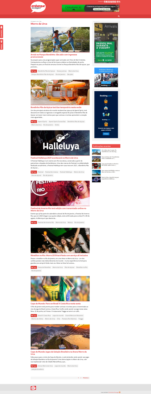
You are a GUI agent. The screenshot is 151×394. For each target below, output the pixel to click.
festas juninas (61, 71)
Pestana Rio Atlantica (69, 319)
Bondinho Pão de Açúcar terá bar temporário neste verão (56, 107)
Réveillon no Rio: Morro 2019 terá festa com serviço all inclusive (59, 255)
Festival (40, 172)
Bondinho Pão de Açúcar (46, 71)
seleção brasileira (37, 369)
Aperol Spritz (42, 121)
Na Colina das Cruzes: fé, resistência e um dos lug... (109, 150)
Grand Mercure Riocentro (74, 315)
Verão (57, 125)
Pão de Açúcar (36, 175)
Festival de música (51, 172)
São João (70, 74)
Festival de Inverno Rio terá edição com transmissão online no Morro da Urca (58, 209)
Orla (58, 319)
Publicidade (95, 21)
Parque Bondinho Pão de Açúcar (42, 74)
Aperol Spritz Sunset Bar (57, 121)
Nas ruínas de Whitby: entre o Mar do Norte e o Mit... (111, 171)
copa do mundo (58, 315)
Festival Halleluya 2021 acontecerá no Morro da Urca (54, 158)
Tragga (80, 319)
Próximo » (86, 378)
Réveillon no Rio (81, 267)
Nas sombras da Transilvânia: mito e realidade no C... (110, 157)
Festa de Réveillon (44, 267)
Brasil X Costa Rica (44, 315)
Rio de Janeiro (60, 74)
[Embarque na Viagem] (38, 11)
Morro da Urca (73, 71)
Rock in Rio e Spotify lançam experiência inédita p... (110, 178)
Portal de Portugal (113, 392)
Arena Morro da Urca (45, 366)
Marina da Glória (37, 319)
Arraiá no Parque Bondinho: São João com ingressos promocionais (54, 55)
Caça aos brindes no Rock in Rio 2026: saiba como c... (110, 164)
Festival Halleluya (66, 172)
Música (70, 222)
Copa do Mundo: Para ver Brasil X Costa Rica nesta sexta (56, 303)
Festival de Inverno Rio (46, 222)
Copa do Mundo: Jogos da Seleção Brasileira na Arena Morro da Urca (59, 353)
